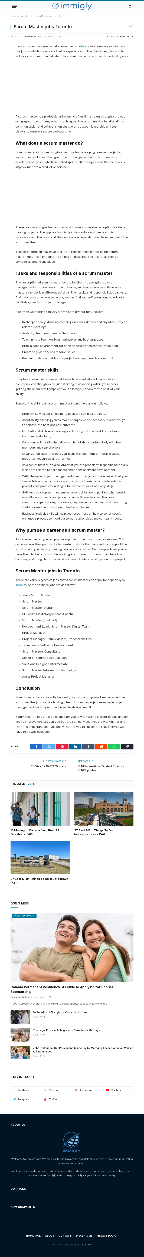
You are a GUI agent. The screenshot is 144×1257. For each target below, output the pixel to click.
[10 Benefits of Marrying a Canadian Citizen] (20, 1017)
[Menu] (14, 6)
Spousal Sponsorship (24, 916)
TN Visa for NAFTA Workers (48, 766)
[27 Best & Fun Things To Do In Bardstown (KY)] (40, 857)
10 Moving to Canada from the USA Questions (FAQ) (35, 832)
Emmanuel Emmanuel (25, 36)
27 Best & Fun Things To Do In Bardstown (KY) (39, 880)
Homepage (33, 1235)
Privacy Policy (107, 1235)
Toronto (21, 585)
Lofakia (88, 1244)
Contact (65, 1235)
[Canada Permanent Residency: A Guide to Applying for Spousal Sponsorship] (72, 947)
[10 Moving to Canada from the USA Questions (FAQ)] (40, 809)
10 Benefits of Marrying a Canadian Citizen (60, 1012)
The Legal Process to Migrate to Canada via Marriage (66, 1030)
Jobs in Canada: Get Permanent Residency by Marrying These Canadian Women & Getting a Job (83, 1049)
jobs (81, 46)
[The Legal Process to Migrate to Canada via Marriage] (20, 1035)
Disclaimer (84, 1235)
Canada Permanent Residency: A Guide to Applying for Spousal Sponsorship (62, 989)
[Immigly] (72, 6)
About (50, 1235)
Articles (110, 36)
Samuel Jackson (22, 997)
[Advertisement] (72, 88)
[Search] (130, 6)
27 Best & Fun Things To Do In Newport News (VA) (93, 832)
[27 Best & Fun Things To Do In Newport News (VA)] (103, 809)
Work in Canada (124, 36)
